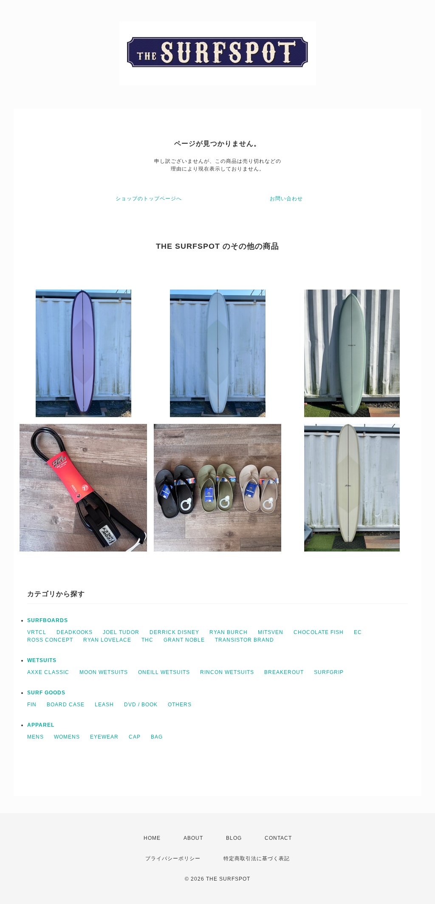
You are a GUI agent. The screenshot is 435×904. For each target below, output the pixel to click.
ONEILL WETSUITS (164, 672)
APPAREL (40, 725)
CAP (135, 737)
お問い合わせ (286, 199)
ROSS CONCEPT (50, 640)
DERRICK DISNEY (174, 632)
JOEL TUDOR (121, 632)
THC (147, 640)
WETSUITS (41, 660)
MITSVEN (270, 632)
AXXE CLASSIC (48, 672)
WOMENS (67, 737)
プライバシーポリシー (173, 858)
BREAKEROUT (284, 672)
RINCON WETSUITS (227, 672)
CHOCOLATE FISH (319, 632)
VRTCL (36, 632)
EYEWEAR (104, 737)
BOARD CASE (66, 705)
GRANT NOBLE (184, 640)
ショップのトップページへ (149, 199)
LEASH (104, 705)
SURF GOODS (46, 693)
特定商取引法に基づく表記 (256, 858)
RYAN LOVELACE (107, 640)
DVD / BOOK (141, 705)
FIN (32, 705)
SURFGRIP (329, 672)
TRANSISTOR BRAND (244, 640)
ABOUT (193, 838)
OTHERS (180, 705)
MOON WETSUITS (103, 672)
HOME (152, 838)
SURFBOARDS (47, 620)
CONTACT (278, 838)
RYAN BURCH (228, 632)
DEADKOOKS (74, 632)
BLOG (234, 838)
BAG (157, 737)
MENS (35, 737)
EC (358, 632)
